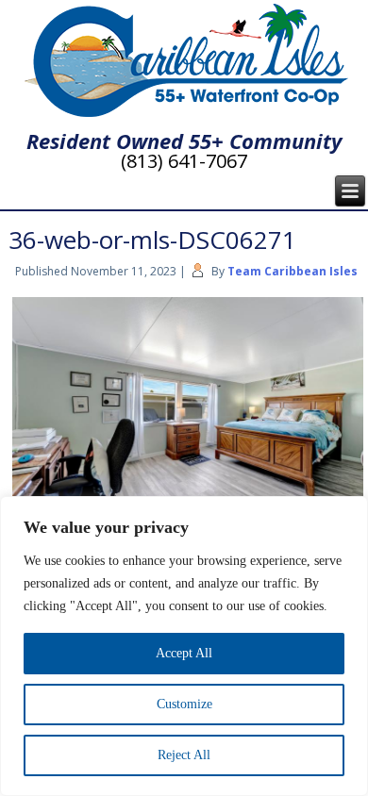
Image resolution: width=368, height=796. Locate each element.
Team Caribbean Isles (292, 271)
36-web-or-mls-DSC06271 (152, 240)
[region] (184, 646)
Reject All (184, 755)
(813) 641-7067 (184, 161)
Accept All (184, 653)
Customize (184, 704)
